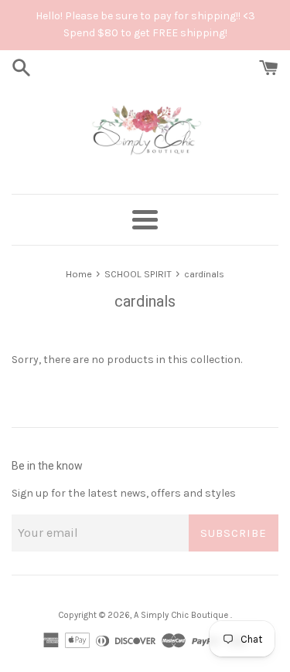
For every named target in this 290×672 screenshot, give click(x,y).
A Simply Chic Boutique (182, 615)
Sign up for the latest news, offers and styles (124, 493)
